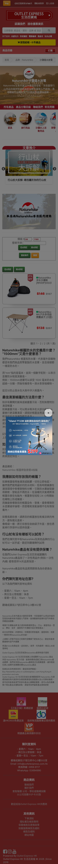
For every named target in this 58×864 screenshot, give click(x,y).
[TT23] (29, 435)
